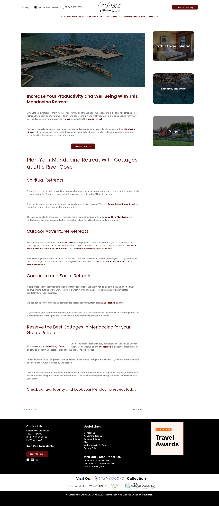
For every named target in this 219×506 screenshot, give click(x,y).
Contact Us (89, 432)
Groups (173, 131)
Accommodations (93, 435)
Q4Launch (147, 494)
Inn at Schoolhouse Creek (96, 460)
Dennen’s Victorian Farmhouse (99, 463)
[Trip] (37, 459)
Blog (86, 442)
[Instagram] (32, 459)
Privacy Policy (91, 448)
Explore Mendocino (134, 16)
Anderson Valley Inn (94, 466)
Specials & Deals (92, 439)
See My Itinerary (83, 146)
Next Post (139, 410)
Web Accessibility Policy (96, 445)
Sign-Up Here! (37, 453)
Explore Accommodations (173, 46)
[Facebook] (27, 459)
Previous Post (29, 410)
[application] (82, 17)
